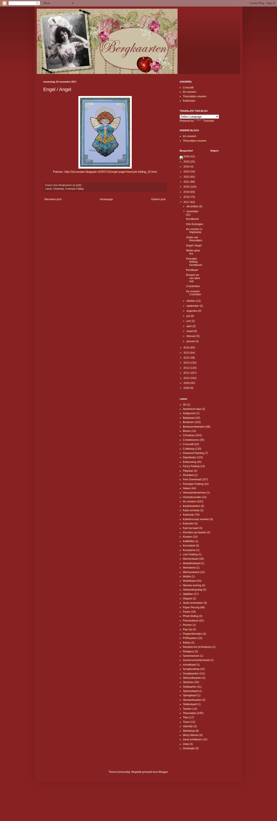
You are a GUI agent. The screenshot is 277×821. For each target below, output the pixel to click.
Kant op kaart (190, 528)
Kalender (188, 523)
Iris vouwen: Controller (193, 293)
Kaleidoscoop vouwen (196, 519)
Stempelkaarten (192, 699)
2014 (187, 357)
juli (189, 316)
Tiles (185, 717)
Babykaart (189, 417)
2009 (187, 383)
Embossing (189, 461)
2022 (187, 176)
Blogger (163, 771)
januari (191, 341)
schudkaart (189, 664)
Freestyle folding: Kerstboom (194, 262)
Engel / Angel (194, 245)
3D (184, 404)
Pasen (186, 611)
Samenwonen (191, 655)
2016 (187, 347)
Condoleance (191, 439)
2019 (187, 191)
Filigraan (188, 470)
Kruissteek (189, 545)
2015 (187, 352)
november (192, 211)
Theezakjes (189, 713)
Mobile (187, 576)
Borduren (188, 422)
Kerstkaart (192, 270)
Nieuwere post (52, 199)
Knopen (187, 536)
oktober (191, 300)
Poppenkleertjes (192, 633)
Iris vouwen (189, 91)
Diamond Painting (193, 453)
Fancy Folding (191, 466)
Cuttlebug (188, 448)
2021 (187, 181)
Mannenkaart (190, 558)
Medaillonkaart (191, 563)
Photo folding (190, 616)
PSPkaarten (190, 638)
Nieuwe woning (192, 585)
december (193, 206)
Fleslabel (188, 475)
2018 (187, 196)
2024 (187, 166)
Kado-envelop (191, 510)
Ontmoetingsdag (192, 589)
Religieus (188, 651)
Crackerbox (193, 286)
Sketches (188, 682)
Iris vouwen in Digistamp (194, 231)
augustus (192, 310)
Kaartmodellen (191, 506)
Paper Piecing (191, 607)
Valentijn (188, 726)
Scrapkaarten (191, 673)
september (193, 305)
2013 (187, 362)
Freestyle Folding (74, 188)
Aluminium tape (192, 408)
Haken (187, 488)
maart (190, 331)
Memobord (189, 567)
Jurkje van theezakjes (194, 239)
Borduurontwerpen (194, 426)
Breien (187, 431)
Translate (208, 120)
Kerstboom (192, 218)
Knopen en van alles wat (193, 278)
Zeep (186, 744)
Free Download (192, 479)
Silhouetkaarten (192, 677)
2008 (187, 388)
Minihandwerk (191, 572)
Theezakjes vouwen (194, 96)
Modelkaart (189, 580)
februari (191, 336)
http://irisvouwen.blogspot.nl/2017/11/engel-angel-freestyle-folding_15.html (110, 171)
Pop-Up (187, 629)
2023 (187, 171)
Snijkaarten (189, 686)
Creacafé (188, 87)
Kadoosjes (189, 100)
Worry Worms (191, 735)
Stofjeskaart (190, 704)
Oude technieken (193, 602)
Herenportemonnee (194, 492)
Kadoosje (188, 514)
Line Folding (190, 554)
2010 (187, 378)
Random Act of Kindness (197, 646)
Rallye (186, 642)
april (189, 326)
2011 (187, 372)
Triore (186, 722)
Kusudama (189, 550)
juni (189, 321)
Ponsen (187, 624)
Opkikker (188, 594)
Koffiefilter (189, 541)
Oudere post (158, 199)
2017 (187, 202)
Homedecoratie (192, 497)
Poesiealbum (190, 620)
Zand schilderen (192, 739)
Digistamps (189, 457)
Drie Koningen (194, 224)
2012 (187, 367)
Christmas (58, 188)
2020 (187, 186)
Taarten (187, 708)
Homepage (106, 199)
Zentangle (189, 748)
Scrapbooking (191, 669)
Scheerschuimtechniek (196, 660)
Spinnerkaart (190, 691)
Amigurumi (189, 413)
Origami (187, 598)
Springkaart (189, 695)
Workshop (189, 730)
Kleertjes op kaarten (194, 532)
